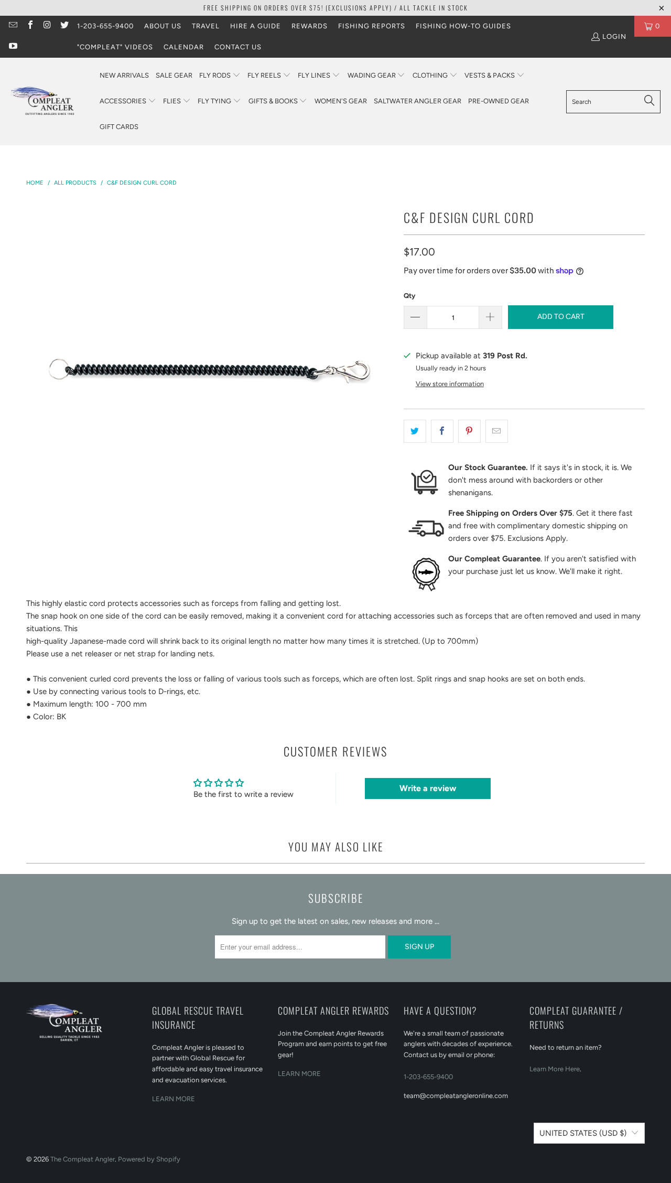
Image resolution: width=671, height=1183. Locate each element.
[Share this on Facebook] (442, 431)
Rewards (309, 26)
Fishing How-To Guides (463, 26)
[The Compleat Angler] (49, 101)
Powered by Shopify (149, 1159)
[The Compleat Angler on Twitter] (63, 26)
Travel (206, 26)
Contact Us (238, 47)
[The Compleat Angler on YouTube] (12, 47)
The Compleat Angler (82, 1159)
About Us (162, 26)
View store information (450, 384)
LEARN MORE (173, 1099)
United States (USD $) (582, 1133)
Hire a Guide (255, 26)
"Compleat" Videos (115, 47)
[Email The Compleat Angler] (12, 26)
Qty (409, 296)
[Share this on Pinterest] (469, 431)
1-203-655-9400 (105, 26)
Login (614, 36)
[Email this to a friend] (496, 431)
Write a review (427, 788)
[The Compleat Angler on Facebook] (29, 26)
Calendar (184, 47)
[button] (220, 76)
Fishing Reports (371, 26)
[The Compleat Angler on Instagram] (46, 26)
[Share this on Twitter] (415, 431)
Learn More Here (554, 1069)
